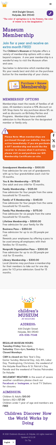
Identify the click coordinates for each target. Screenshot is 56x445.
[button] (50, 4)
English (7, 442)
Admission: (12, 392)
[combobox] (9, 442)
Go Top (28, 440)
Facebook (8, 383)
